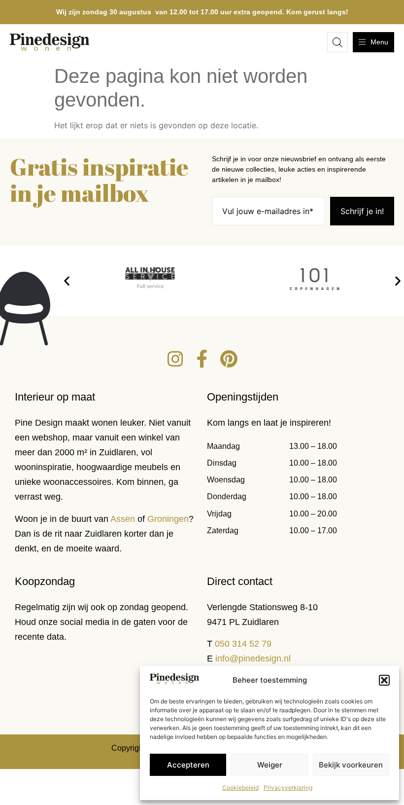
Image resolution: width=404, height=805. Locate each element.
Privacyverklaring (288, 787)
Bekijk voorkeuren (351, 764)
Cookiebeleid (240, 787)
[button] (384, 680)
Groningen (168, 519)
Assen (122, 519)
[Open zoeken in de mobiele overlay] (337, 42)
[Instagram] (175, 359)
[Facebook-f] (202, 359)
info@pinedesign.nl (253, 658)
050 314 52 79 (243, 644)
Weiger (269, 764)
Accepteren (188, 764)
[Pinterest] (228, 359)
